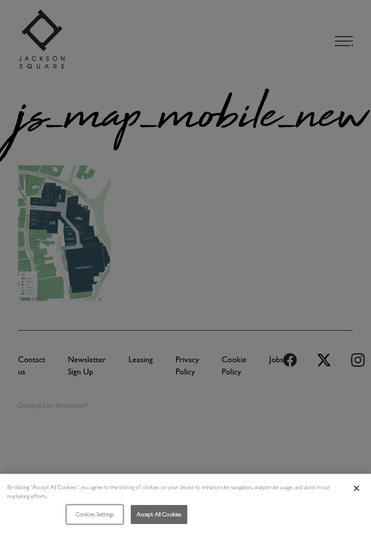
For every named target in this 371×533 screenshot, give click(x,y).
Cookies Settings (95, 514)
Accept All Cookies (159, 514)
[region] (185, 503)
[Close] (356, 488)
